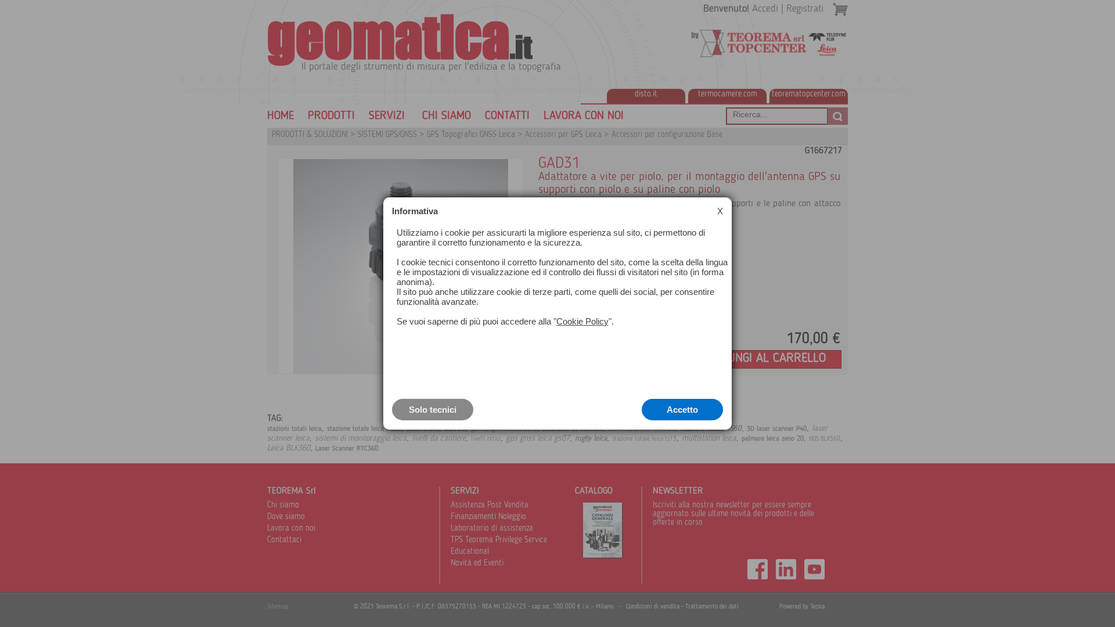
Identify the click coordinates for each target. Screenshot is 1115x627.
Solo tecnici (432, 410)
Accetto (682, 410)
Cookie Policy (582, 321)
